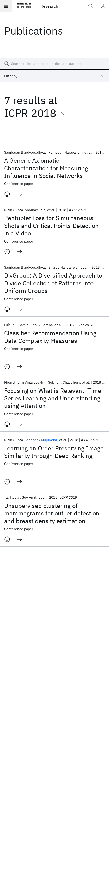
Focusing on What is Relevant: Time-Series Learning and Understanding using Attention (54, 398)
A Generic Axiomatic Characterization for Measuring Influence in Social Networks (46, 168)
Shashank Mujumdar (41, 440)
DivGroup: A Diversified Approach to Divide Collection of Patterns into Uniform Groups (53, 283)
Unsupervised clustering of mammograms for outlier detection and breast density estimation (51, 513)
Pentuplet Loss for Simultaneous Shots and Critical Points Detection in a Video (51, 225)
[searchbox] (54, 64)
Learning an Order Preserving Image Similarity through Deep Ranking (54, 451)
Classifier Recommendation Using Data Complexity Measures (50, 336)
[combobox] (54, 76)
